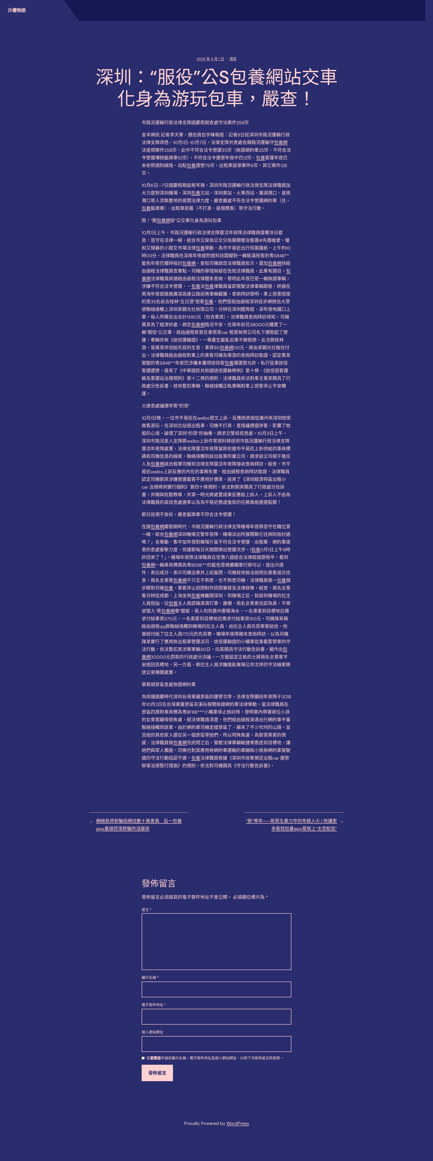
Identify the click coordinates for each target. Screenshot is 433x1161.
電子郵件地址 (154, 1004)
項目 (233, 59)
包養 (260, 158)
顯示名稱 (150, 977)
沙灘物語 (17, 10)
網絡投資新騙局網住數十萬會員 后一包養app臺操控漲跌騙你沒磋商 (139, 825)
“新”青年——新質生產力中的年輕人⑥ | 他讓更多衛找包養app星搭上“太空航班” (291, 825)
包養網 (281, 142)
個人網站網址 (152, 1032)
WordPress (237, 1123)
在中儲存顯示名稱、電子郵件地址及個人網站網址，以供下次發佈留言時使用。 (214, 1058)
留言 (147, 909)
